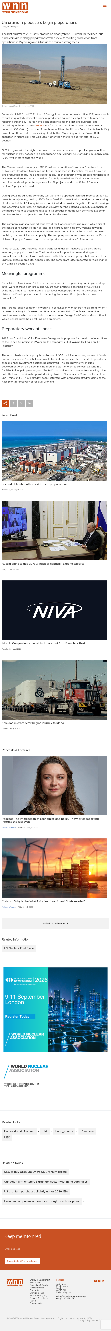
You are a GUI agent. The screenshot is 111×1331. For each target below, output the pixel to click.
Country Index (36, 1303)
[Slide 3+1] (63, 1057)
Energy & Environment (40, 1280)
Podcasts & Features (9, 827)
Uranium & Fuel (37, 1293)
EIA (45, 1131)
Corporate (34, 1290)
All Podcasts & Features (54, 924)
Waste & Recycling (38, 1296)
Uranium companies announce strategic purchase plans (41, 1201)
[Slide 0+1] (48, 1057)
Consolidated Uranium (19, 1131)
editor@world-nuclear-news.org (71, 1297)
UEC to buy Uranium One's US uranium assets (35, 1172)
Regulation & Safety (39, 1285)
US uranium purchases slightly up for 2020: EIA (36, 1191)
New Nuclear (36, 1283)
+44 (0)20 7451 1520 (65, 1299)
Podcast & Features (39, 1298)
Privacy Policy (84, 1321)
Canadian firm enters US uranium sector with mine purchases (46, 1181)
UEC (7, 1137)
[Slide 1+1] (53, 1057)
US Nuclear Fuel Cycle (19, 948)
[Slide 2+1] (58, 1057)
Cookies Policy (97, 1321)
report (40, 126)
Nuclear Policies (37, 1288)
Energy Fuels (64, 1131)
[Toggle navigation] (105, 5)
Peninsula (87, 1131)
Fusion (33, 1301)
